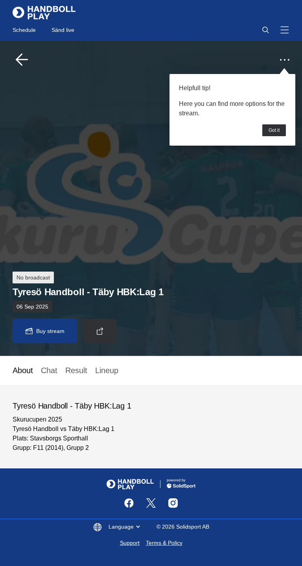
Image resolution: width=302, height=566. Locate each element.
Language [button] (121, 526)
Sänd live (63, 30)
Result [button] (76, 370)
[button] (265, 30)
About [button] (23, 370)
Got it (274, 130)
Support (130, 543)
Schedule (24, 30)
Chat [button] (49, 370)
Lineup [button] (106, 370)
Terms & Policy (164, 543)
